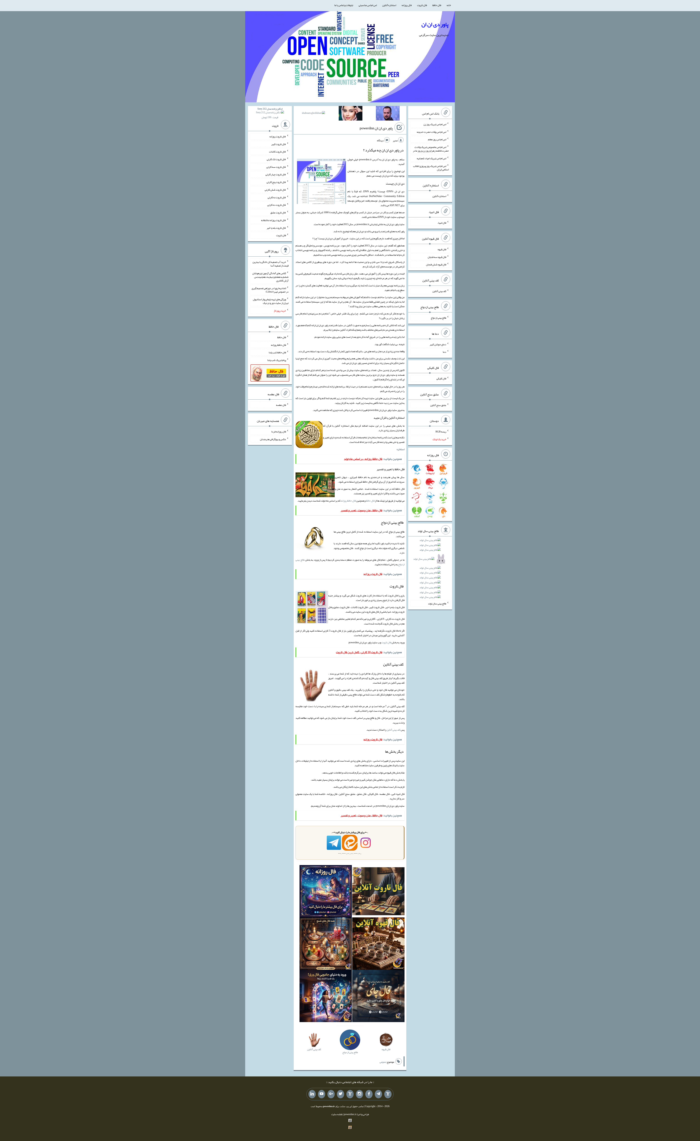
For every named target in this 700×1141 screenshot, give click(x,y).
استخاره (401, 449)
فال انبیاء (442, 222)
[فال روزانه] (326, 892)
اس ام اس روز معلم (437, 139)
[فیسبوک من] (369, 1094)
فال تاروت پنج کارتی (276, 182)
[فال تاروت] (378, 892)
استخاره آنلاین (389, 5)
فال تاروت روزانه (277, 136)
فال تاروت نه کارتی (277, 197)
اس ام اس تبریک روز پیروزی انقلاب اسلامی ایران (431, 167)
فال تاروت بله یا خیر (276, 227)
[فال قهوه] (378, 944)
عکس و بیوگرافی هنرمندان (273, 439)
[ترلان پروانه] (350, 114)
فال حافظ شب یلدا (277, 352)
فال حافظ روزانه (348, 500)
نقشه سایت (337, 1114)
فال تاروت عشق (278, 212)
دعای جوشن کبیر (438, 344)
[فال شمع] (326, 944)
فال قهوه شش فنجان (436, 264)
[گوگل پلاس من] (331, 1094)
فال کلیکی (441, 378)
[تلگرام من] (378, 1094)
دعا (444, 351)
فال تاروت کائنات (277, 151)
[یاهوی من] (388, 1094)
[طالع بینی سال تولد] (430, 570)
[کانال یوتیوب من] (321, 1094)
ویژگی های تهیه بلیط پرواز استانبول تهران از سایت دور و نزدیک (271, 301)
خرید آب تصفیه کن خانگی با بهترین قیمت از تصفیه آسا (270, 263)
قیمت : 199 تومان (270, 113)
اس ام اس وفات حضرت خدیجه (431, 131)
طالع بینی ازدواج (438, 317)
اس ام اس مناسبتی (368, 5)
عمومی (383, 1061)
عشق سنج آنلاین (438, 404)
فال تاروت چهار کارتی (275, 174)
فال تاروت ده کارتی (276, 204)
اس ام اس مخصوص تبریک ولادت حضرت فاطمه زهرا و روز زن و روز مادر (431, 148)
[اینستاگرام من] (359, 1094)
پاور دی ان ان (434, 24)
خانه (449, 5)
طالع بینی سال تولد (437, 603)
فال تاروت (422, 5)
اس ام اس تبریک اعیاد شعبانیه (431, 158)
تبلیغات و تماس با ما (343, 5)
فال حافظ (436, 5)
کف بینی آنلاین (393, 729)
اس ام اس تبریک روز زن (434, 124)
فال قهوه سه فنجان (437, 256)
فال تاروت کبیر (278, 143)
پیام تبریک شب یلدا (276, 360)
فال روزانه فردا (278, 431)
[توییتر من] (340, 1094)
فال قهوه (442, 249)
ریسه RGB (440, 431)
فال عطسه (281, 404)
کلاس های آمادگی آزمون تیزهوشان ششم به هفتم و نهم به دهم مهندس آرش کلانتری (270, 277)
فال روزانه (407, 5)
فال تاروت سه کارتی (276, 166)
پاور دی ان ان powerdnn (376, 128)
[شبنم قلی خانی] (313, 113)
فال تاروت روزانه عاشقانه (273, 220)
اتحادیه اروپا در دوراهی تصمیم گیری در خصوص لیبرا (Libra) (270, 289)
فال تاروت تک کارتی (276, 159)
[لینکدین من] (312, 1094)
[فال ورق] (326, 996)
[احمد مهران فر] (388, 114)
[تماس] (350, 1094)
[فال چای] (378, 996)
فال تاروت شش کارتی (275, 189)
